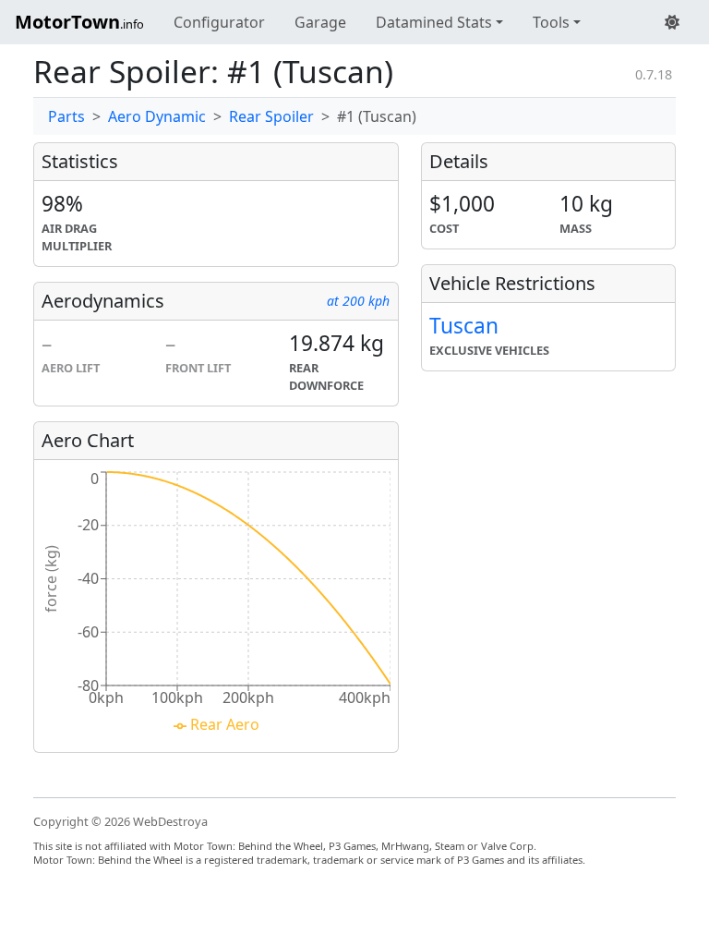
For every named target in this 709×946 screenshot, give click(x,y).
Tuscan (464, 325)
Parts (66, 116)
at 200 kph (358, 300)
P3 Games (480, 860)
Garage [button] (320, 22)
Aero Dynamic (157, 116)
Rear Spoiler (271, 116)
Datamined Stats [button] (434, 22)
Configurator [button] (219, 22)
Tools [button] (551, 22)
